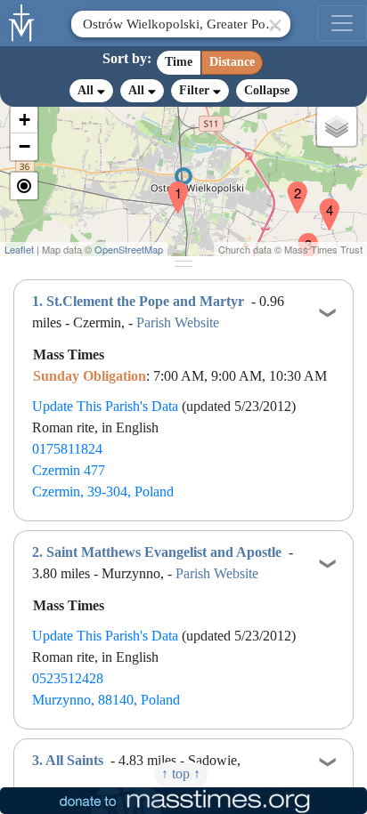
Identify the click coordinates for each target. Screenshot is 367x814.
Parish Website (177, 322)
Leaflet (19, 249)
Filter (196, 90)
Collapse (267, 90)
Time (178, 62)
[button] (171, 185)
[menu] (342, 23)
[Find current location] (24, 186)
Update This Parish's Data (105, 406)
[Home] (22, 21)
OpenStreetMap (128, 249)
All (87, 90)
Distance (232, 62)
